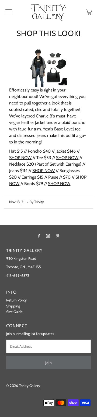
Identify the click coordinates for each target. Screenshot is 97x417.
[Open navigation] (8, 11)
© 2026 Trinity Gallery (23, 385)
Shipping (13, 306)
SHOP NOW (20, 157)
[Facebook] (39, 236)
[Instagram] (48, 236)
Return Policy (16, 300)
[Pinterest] (57, 236)
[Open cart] (89, 11)
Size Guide (14, 312)
